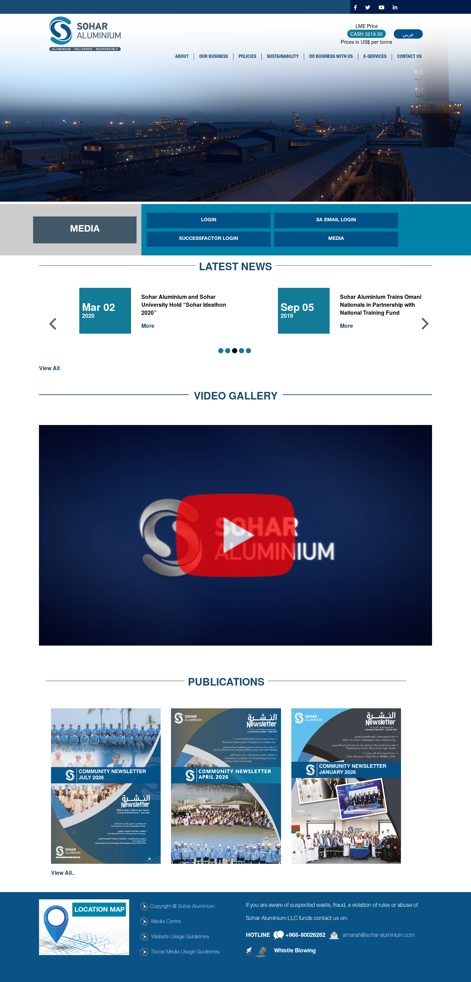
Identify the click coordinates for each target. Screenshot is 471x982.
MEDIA (336, 238)
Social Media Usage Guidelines (185, 952)
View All (49, 368)
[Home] (87, 34)
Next (425, 324)
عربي (408, 34)
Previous (53, 324)
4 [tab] (241, 350)
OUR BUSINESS (213, 56)
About (182, 56)
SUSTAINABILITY (283, 56)
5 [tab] (248, 350)
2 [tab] (227, 350)
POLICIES (247, 56)
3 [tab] (234, 350)
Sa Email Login (336, 220)
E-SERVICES (375, 56)
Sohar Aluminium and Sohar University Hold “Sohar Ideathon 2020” (183, 304)
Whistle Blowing (295, 951)
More (147, 326)
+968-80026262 (305, 936)
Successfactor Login (208, 238)
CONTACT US (409, 56)
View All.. (62, 873)
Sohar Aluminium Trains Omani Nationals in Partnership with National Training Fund (380, 304)
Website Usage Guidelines (180, 937)
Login (208, 220)
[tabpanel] (235, 313)
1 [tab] (220, 350)
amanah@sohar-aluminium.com (379, 936)
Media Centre (166, 921)
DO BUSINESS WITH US (331, 56)
